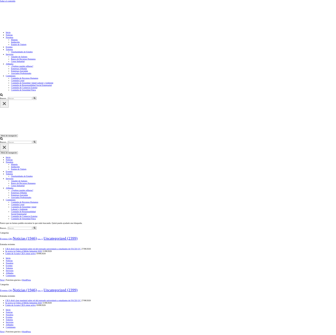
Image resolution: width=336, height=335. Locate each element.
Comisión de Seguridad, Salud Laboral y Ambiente (32, 83)
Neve (2, 280)
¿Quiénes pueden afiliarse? (22, 66)
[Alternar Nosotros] (46, 162)
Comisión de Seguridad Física (23, 90)
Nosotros (9, 263)
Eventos (9, 47)
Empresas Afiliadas (19, 68)
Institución (15, 42)
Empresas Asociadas (19, 71)
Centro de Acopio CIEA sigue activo (20, 253)
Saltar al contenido (7, 1)
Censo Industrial (18, 61)
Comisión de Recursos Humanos (24, 78)
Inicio (8, 32)
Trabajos (9, 268)
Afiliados (9, 273)
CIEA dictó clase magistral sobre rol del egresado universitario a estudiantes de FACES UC (43, 249)
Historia (14, 40)
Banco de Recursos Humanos (23, 59)
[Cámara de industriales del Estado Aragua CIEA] (13, 28)
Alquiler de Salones (19, 57)
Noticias (9, 35)
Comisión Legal (17, 80)
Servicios (9, 270)
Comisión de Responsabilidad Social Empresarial (31, 85)
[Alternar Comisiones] (46, 200)
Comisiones (10, 275)
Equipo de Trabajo (18, 44)
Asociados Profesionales (21, 73)
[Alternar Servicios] (46, 179)
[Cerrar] (4, 104)
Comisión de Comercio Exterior (24, 88)
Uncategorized (61, 238)
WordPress (26, 280)
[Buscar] (1, 95)
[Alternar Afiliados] (46, 188)
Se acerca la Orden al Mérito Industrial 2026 (23, 251)
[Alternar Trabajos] (46, 174)
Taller (40, 239)
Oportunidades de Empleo (22, 52)
